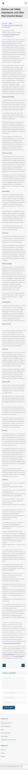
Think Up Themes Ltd (11, 766)
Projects (8, 27)
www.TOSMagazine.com (9, 654)
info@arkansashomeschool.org (8, 739)
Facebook (3, 749)
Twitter (2, 753)
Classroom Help (11, 25)
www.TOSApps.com (19, 656)
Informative (17, 25)
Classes (5, 25)
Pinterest (3, 756)
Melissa (10, 23)
